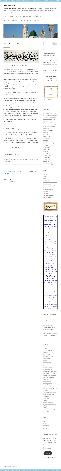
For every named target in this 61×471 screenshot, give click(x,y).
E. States (45, 121)
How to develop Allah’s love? (11, 20)
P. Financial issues (47, 144)
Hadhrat (45, 360)
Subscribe (47, 453)
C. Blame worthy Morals (49, 117)
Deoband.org (46, 358)
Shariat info (46, 396)
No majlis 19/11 (34, 171)
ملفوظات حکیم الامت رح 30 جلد (50, 409)
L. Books (45, 136)
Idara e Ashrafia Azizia (48, 364)
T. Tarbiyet (45, 155)
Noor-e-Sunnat (47, 381)
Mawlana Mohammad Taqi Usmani (23, 16)
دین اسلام (45, 406)
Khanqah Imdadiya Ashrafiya (50, 371)
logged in (12, 181)
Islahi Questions (28, 20)
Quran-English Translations (50, 386)
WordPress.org (47, 428)
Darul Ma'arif (46, 354)
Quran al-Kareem (47, 385)
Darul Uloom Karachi (48, 356)
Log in (44, 423)
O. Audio (45, 142)
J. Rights (27, 159)
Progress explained (48, 189)
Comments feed (47, 427)
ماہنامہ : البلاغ (46, 407)
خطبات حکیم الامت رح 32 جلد (49, 404)
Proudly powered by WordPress (10, 466)
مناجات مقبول (46, 411)
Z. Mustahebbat (47, 165)
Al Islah (45, 348)
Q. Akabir (36, 159)
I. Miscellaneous (47, 130)
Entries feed (46, 425)
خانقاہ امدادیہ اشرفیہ (48, 402)
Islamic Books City (47, 369)
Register (45, 421)
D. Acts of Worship (19, 159)
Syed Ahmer (46, 398)
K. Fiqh (45, 134)
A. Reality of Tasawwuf (48, 113)
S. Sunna (45, 153)
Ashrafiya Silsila (37, 16)
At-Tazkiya (45, 352)
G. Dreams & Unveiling (48, 124)
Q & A (44, 145)
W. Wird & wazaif (47, 163)
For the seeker (46, 180)
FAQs (21, 20)
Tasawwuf (10, 16)
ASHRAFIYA (9, 5)
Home (4, 16)
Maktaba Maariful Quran (49, 373)
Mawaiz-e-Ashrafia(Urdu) (49, 375)
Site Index (36, 20)
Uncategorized (47, 159)
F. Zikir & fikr (46, 123)
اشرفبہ (45, 400)
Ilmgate (45, 365)
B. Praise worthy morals (49, 115)
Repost (45, 149)
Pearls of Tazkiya (47, 383)
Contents (45, 176)
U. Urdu (45, 157)
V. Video (45, 161)
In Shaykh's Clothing (48, 367)
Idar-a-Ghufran (47, 362)
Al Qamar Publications (48, 350)
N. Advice (31, 159)
